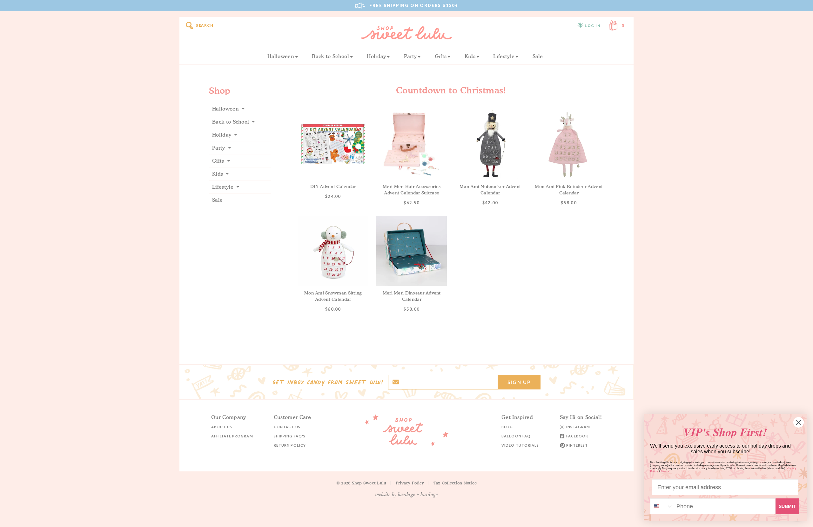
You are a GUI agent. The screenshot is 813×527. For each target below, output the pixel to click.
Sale (538, 56)
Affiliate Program (232, 436)
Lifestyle (503, 56)
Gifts (441, 56)
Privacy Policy (410, 482)
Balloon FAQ (516, 436)
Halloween (280, 56)
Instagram (578, 427)
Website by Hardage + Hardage (406, 494)
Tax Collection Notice (455, 482)
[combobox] (661, 506)
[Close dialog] (798, 422)
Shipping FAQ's (290, 436)
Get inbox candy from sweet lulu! (327, 382)
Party (410, 56)
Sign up (519, 382)
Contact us (287, 427)
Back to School (330, 56)
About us (221, 427)
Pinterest (577, 445)
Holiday (376, 56)
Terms (665, 471)
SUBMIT (787, 506)
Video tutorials (520, 445)
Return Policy (290, 445)
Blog (507, 427)
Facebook (577, 436)
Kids (470, 56)
